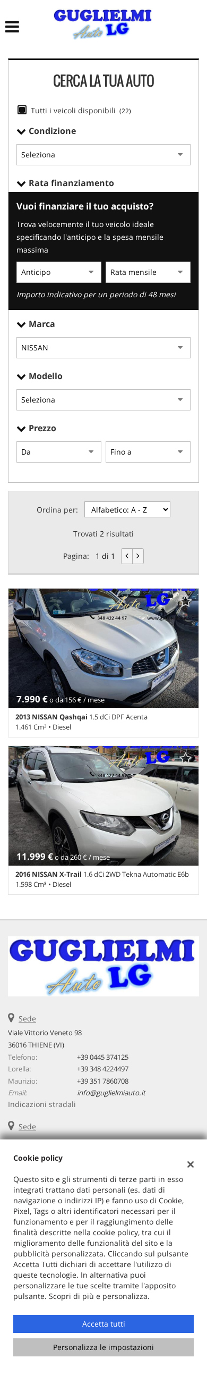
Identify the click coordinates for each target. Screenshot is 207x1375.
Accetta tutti (103, 1324)
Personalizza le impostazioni (103, 1347)
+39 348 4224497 (102, 1069)
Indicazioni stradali (42, 1104)
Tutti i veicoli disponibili (81, 110)
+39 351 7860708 (102, 1081)
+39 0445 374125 (102, 1057)
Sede (27, 1018)
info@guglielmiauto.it (111, 1092)
